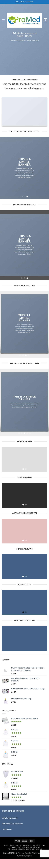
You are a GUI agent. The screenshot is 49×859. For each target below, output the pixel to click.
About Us (14, 845)
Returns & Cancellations (12, 823)
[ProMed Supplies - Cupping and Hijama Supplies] (24, 20)
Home (6, 845)
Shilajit (25, 847)
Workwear (35, 847)
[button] (3, 20)
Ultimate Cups (15, 847)
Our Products (25, 845)
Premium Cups (39, 845)
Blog (28, 849)
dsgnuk (29, 856)
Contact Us (7, 829)
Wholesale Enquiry (10, 818)
